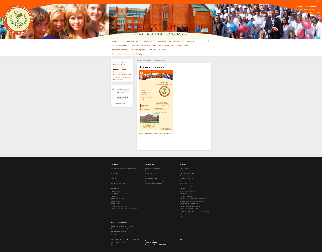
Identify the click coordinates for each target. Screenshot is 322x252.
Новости (190, 41)
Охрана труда (115, 186)
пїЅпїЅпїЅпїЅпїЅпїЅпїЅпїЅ (118, 242)
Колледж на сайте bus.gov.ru (119, 193)
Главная (139, 60)
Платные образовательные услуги (122, 74)
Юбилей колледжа (116, 201)
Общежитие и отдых (119, 67)
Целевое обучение (138, 50)
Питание (182, 188)
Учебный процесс (185, 171)
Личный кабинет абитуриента (121, 77)
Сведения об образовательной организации (123, 168)
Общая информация (116, 188)
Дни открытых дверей (119, 69)
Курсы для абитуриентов (120, 62)
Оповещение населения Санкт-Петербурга (128, 54)
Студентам (148, 41)
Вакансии (113, 178)
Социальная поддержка (187, 176)
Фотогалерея (114, 173)
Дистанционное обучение (118, 231)
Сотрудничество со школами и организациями (124, 209)
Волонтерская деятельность (188, 191)
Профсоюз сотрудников (118, 198)
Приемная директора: (123, 89)
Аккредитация (182, 45)
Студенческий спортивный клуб (189, 209)
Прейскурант (114, 234)
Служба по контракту (120, 50)
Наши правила (184, 168)
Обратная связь (115, 191)
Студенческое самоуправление (189, 186)
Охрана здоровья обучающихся (189, 203)
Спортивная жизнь (185, 181)
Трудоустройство (118, 79)
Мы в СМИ (114, 196)
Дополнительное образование (169, 41)
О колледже (116, 41)
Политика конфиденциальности (120, 245)
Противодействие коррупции (119, 183)
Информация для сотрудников (143, 45)
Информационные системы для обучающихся (193, 198)
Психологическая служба (187, 178)
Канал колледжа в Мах (157, 50)
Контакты (113, 181)
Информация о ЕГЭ (185, 193)
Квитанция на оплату (120, 45)
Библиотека (183, 183)
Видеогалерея (115, 176)
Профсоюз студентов (186, 196)
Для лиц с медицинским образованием (122, 226)
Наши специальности (119, 64)
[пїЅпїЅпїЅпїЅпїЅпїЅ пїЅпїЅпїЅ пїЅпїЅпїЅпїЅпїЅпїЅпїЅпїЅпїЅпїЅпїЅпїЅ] (318, 2)
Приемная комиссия (166, 45)
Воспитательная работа (187, 173)
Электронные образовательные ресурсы (191, 201)
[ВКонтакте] (181, 240)
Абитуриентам (132, 41)
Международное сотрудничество (120, 206)
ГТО (181, 216)
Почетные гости (115, 203)
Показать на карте (120, 103)
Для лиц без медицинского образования (122, 229)
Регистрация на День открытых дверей (155, 133)
